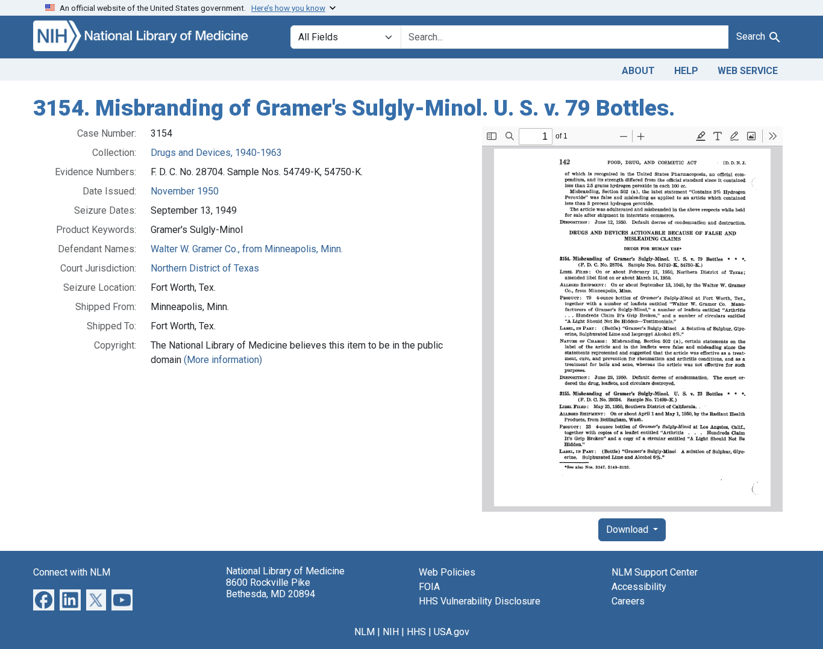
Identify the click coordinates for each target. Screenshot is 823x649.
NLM (364, 632)
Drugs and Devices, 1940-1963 (216, 152)
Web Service (748, 70)
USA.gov (451, 632)
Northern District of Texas (205, 268)
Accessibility (639, 586)
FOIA (429, 586)
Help (686, 70)
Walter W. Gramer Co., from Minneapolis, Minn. (247, 249)
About (638, 70)
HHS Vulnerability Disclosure (479, 601)
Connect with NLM (71, 572)
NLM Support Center (655, 572)
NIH (391, 632)
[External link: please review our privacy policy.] (43, 598)
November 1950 (185, 191)
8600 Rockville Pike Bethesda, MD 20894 (270, 588)
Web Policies (447, 572)
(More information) (223, 359)
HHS (416, 632)
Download (628, 529)
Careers (628, 601)
